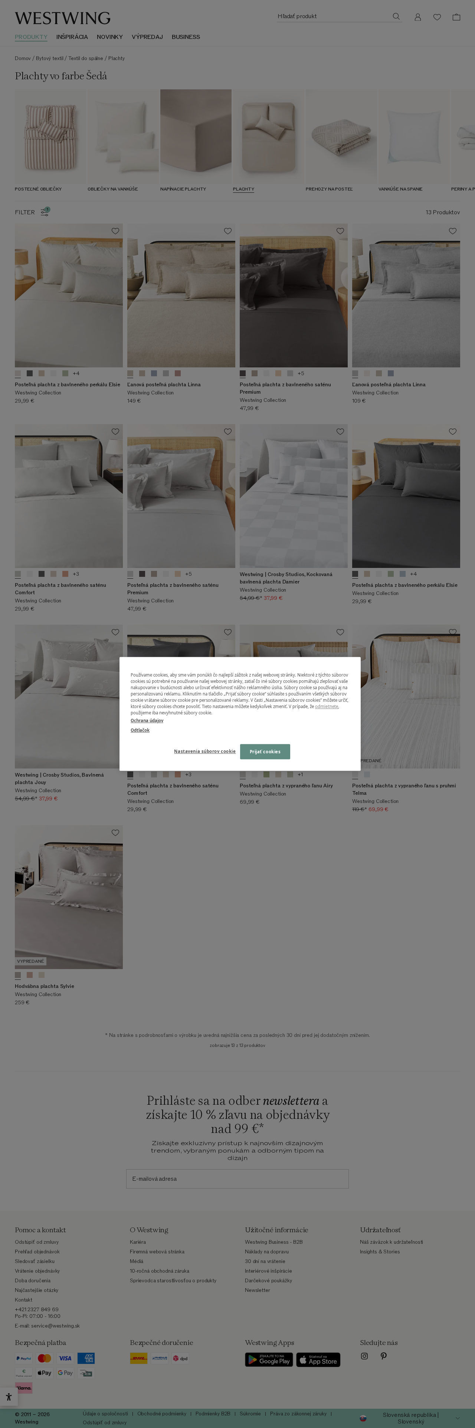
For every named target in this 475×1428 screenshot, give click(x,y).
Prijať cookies (265, 751)
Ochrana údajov (147, 721)
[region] (240, 714)
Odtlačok (140, 730)
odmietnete (326, 707)
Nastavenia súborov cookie (205, 751)
